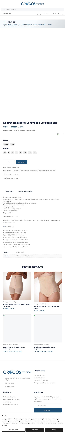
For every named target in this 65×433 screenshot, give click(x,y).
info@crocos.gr (10, 386)
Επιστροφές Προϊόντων (41, 380)
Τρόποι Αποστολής (39, 378)
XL (20, 152)
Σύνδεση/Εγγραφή (58, 14)
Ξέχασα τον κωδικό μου (10, 404)
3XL (30, 152)
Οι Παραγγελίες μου (9, 397)
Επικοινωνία (46, 14)
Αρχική (38, 14)
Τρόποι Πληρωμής (39, 375)
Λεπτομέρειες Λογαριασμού (11, 399)
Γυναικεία (16, 170)
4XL (35, 152)
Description (9, 191)
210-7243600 (7, 14)
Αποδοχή (53, 429)
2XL (25, 152)
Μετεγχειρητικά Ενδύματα (47, 170)
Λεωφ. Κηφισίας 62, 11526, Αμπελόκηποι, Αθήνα (17, 379)
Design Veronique (12, 178)
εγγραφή (47, 410)
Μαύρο (6, 144)
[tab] (9, 191)
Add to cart (21, 162)
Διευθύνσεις (7, 402)
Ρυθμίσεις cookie (13, 429)
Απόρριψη (35, 429)
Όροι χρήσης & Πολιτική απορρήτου (44, 383)
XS (5, 152)
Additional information (25, 191)
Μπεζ (12, 144)
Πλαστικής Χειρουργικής (11, 174)
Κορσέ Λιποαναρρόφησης (29, 170)
